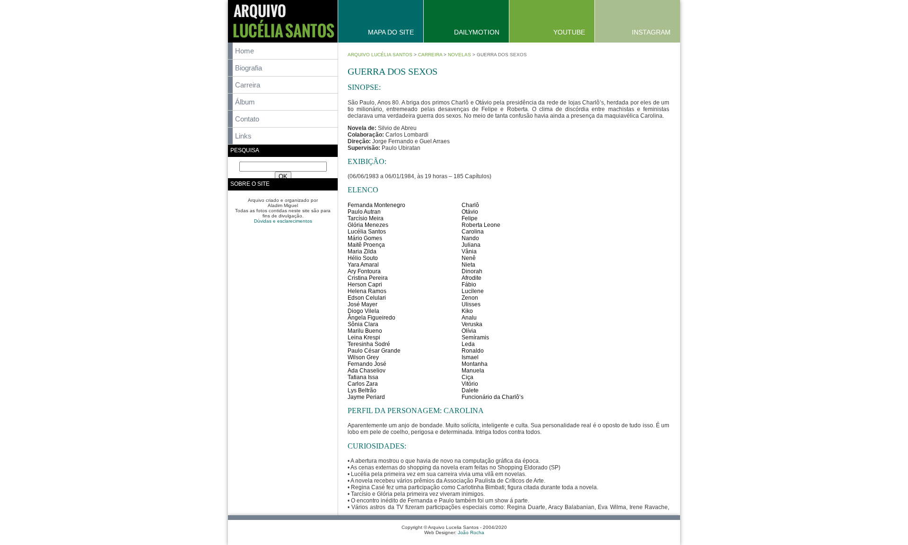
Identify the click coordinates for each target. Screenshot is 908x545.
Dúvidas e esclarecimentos (283, 221)
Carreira (247, 85)
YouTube (569, 32)
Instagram (651, 32)
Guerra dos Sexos (392, 71)
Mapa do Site (391, 32)
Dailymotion (476, 32)
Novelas (459, 54)
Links (243, 136)
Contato (247, 119)
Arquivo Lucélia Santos (380, 54)
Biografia (248, 68)
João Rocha (471, 532)
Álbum (245, 102)
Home (244, 51)
